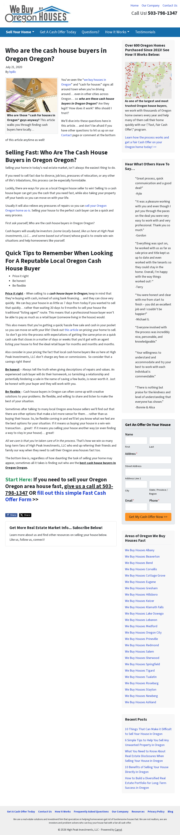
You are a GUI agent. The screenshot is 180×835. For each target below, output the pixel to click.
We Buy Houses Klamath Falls (144, 607)
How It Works (115, 32)
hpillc (12, 72)
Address (131, 454)
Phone (154, 500)
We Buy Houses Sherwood (142, 658)
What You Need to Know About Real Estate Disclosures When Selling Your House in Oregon (145, 756)
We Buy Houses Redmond (142, 645)
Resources (138, 812)
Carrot (118, 830)
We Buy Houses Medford (141, 626)
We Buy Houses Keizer (139, 601)
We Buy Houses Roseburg (142, 683)
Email (129, 500)
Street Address (133, 466)
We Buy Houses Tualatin (141, 677)
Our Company (150, 5)
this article (71, 330)
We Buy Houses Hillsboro (141, 594)
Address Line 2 (133, 478)
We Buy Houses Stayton (140, 689)
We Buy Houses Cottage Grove (145, 575)
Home (134, 5)
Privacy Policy (156, 812)
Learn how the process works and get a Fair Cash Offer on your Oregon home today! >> (147, 142)
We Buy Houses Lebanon (141, 620)
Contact (66, 135)
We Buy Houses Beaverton (142, 556)
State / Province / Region (158, 492)
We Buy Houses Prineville (141, 639)
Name (129, 434)
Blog (170, 812)
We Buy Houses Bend (139, 563)
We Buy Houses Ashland (140, 702)
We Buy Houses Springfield (142, 664)
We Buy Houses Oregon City (143, 632)
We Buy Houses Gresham (141, 588)
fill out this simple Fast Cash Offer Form (55, 496)
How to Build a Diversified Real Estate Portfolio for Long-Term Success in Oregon (145, 783)
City (127, 490)
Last (151, 447)
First (127, 447)
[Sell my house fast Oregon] (148, 80)
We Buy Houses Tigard (140, 670)
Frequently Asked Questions (91, 812)
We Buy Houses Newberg (141, 696)
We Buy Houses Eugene (140, 582)
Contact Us (170, 5)
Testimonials (145, 32)
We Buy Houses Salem (139, 651)
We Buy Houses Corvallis (141, 569)
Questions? (90, 32)
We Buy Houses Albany (139, 550)
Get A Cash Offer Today (58, 32)
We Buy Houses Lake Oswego (144, 613)
